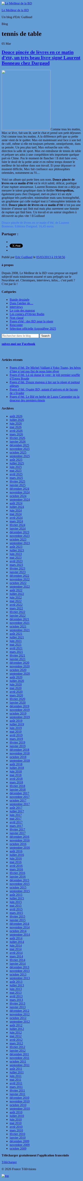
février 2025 (17, 481)
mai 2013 (16, 992)
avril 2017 (16, 822)
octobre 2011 (18, 1061)
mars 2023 (16, 565)
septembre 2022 (20, 586)
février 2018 (17, 786)
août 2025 (16, 459)
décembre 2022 (19, 575)
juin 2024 (16, 510)
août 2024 (16, 503)
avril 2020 (16, 691)
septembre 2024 (20, 499)
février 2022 (17, 612)
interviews (16, 307)
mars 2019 (16, 739)
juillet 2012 (17, 1029)
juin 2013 (16, 989)
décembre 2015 (19, 880)
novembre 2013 (20, 971)
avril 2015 (16, 909)
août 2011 (16, 1068)
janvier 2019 (18, 746)
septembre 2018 (20, 760)
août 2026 (16, 416)
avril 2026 (16, 430)
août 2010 (16, 1112)
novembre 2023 (20, 536)
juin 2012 (16, 1032)
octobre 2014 (18, 931)
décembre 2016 (19, 836)
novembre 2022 (20, 579)
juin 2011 (16, 1076)
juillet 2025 (17, 463)
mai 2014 (16, 949)
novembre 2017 (20, 797)
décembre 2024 (19, 488)
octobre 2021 (18, 626)
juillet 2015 (17, 898)
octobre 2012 (18, 1018)
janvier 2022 (18, 615)
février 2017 (17, 829)
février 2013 (17, 1003)
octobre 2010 (18, 1105)
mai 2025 (16, 470)
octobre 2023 (18, 539)
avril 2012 (16, 1039)
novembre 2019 (20, 710)
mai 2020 (16, 688)
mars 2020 (16, 695)
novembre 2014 (20, 927)
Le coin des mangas (22, 310)
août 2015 (16, 894)
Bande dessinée (19, 299)
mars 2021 (16, 652)
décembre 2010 (19, 1097)
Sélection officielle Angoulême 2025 (33, 328)
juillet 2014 (17, 942)
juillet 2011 (17, 1072)
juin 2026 (16, 423)
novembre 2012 (20, 1014)
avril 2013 (16, 996)
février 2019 (17, 742)
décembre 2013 (19, 967)
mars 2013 (16, 1000)
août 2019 (16, 720)
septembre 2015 (20, 891)
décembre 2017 (19, 793)
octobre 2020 (18, 670)
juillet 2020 (17, 681)
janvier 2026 (18, 441)
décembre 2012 (19, 1010)
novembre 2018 (20, 753)
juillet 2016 (17, 855)
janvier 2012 (18, 1050)
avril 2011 (16, 1083)
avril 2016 (16, 865)
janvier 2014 (18, 963)
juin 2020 (16, 684)
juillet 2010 (17, 1116)
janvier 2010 (18, 1137)
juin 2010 (16, 1119)
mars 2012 (16, 1043)
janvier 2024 (18, 528)
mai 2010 (16, 1123)
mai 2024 (16, 514)
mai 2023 (16, 557)
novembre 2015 (20, 884)
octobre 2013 (18, 974)
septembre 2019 (20, 717)
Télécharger (9, 1162)
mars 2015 (16, 913)
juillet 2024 (17, 507)
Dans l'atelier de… (21, 303)
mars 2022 (16, 608)
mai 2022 (16, 601)
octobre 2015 (18, 887)
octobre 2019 (18, 713)
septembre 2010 (20, 1108)
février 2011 (17, 1090)
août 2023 (16, 546)
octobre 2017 (18, 800)
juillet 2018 (17, 768)
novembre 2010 (20, 1101)
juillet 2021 (17, 637)
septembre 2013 (20, 978)
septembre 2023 (20, 543)
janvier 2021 (18, 659)
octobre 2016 (18, 844)
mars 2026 (16, 434)
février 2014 (17, 960)
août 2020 (16, 677)
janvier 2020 (18, 702)
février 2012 (17, 1047)
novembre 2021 (20, 623)
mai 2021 (16, 644)
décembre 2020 (19, 662)
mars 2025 (16, 478)
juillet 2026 (17, 420)
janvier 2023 (18, 572)
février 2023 (17, 568)
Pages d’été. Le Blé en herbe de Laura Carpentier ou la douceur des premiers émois (44, 398)
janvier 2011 (17, 1094)
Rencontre (16, 325)
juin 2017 (16, 815)
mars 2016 (16, 869)
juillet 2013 (17, 985)
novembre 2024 (20, 492)
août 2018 (16, 764)
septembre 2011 (20, 1065)
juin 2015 (16, 902)
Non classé (17, 317)
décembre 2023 (19, 532)
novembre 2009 (20, 1145)
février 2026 (17, 438)
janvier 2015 (18, 920)
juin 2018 (16, 771)
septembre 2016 (20, 847)
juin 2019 (16, 728)
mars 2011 (16, 1087)
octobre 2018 (18, 757)
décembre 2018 (19, 749)
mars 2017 (16, 826)
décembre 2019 (19, 706)
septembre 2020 (20, 673)
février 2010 (17, 1134)
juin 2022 (16, 597)
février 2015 (17, 916)
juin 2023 (16, 554)
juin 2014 (16, 945)
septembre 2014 (20, 934)
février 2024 (17, 525)
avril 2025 (16, 474)
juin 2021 (16, 641)
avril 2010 (16, 1126)
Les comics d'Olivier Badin (27, 314)
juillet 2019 (17, 724)
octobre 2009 (18, 1148)
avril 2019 (16, 735)
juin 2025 (16, 467)
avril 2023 (16, 561)
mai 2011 (15, 1079)
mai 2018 (16, 775)
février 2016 (17, 873)
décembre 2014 (19, 923)
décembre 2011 (19, 1054)
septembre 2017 (20, 804)
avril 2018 (16, 778)
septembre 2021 (20, 630)
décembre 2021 (19, 619)
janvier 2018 (18, 789)
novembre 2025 (20, 449)
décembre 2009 (19, 1141)
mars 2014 (16, 956)
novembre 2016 (20, 840)
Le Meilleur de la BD (15, 10)
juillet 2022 (17, 594)
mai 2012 (16, 1036)
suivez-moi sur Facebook (18, 344)
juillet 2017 (17, 811)
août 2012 (16, 1025)
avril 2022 (16, 604)
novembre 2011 (19, 1058)
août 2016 (16, 851)
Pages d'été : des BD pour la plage (31, 321)
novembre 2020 (20, 666)
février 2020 (17, 699)
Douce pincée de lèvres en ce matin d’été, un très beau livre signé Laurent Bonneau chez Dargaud (41, 58)
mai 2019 (16, 731)
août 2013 (16, 981)
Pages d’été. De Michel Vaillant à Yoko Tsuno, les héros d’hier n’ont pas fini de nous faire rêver (45, 369)
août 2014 (16, 938)
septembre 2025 (20, 456)
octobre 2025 (18, 452)
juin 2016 (16, 858)
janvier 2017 (18, 833)
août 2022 (16, 590)
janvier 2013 (18, 1007)
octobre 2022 (18, 583)
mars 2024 (16, 521)
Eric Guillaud (23, 257)
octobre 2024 (18, 496)
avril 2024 (16, 517)
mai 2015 (16, 905)
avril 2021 (16, 648)
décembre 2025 (19, 445)
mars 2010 (16, 1130)
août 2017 (16, 807)
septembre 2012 (20, 1021)
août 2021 (16, 633)
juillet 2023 (17, 550)
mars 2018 (16, 782)
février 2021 (17, 655)
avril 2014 (16, 952)
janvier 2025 (18, 485)
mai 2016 (16, 862)
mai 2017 (16, 818)
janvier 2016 (18, 876)
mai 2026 (16, 427)
